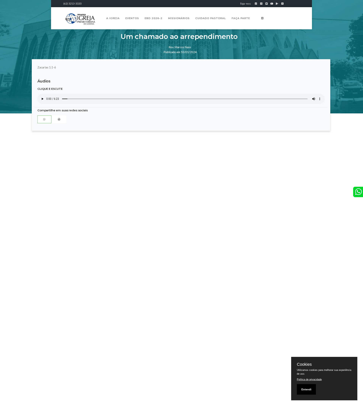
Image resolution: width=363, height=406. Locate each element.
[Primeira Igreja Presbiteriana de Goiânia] (80, 18)
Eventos (132, 18)
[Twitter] (266, 3)
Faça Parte (241, 18)
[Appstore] (282, 3)
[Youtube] (272, 3)
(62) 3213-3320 (72, 3)
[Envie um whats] (358, 192)
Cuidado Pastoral (210, 18)
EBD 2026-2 (153, 18)
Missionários (179, 18)
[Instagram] (261, 3)
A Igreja (113, 18)
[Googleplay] (277, 3)
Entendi (306, 389)
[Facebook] (256, 3)
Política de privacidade (309, 379)
